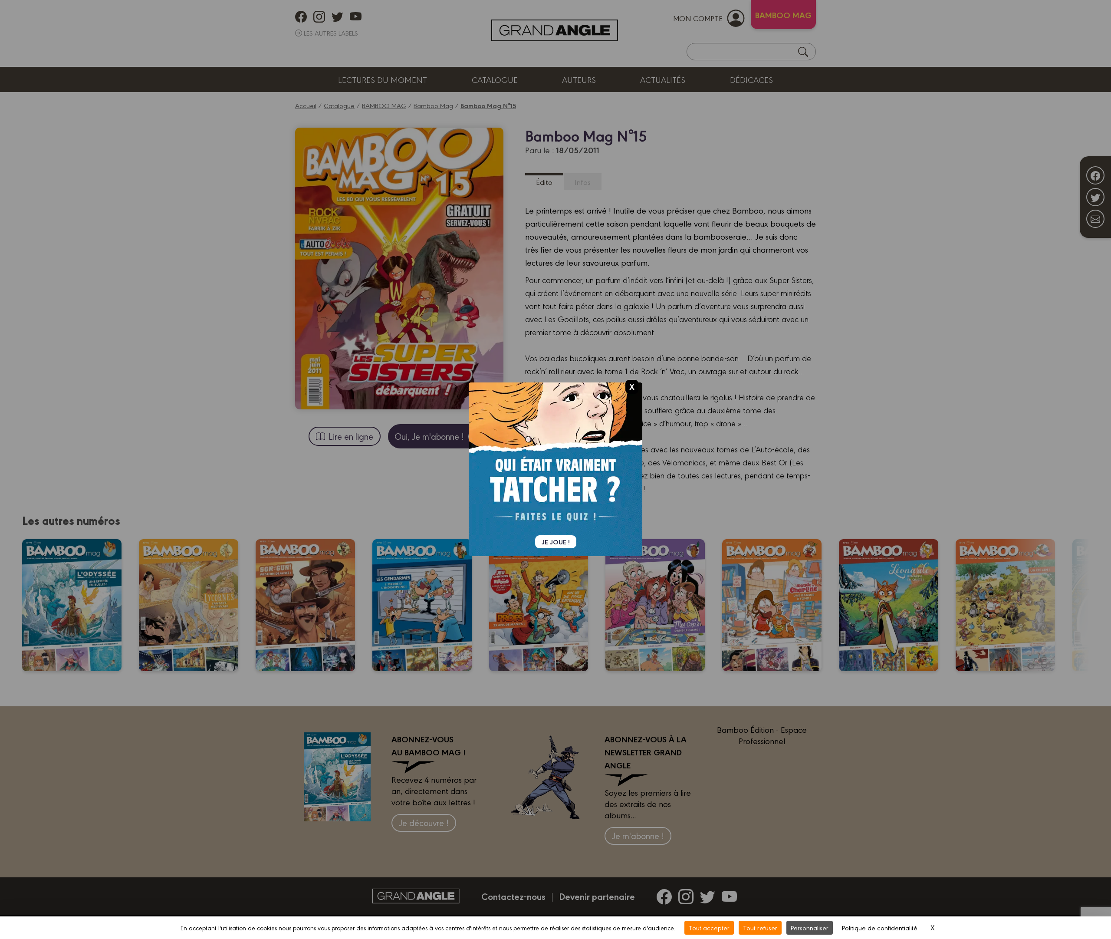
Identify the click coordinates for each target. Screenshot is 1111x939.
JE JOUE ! (556, 542)
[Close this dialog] (631, 386)
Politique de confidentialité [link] (879, 927)
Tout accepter (709, 927)
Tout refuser (760, 927)
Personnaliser (809, 927)
